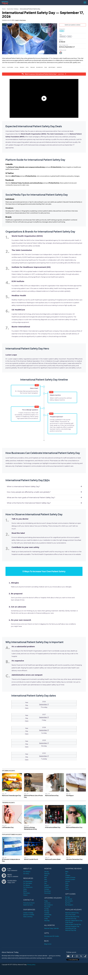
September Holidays (13, 9)
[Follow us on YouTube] (68, 956)
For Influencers (27, 887)
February (47, 873)
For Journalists (27, 883)
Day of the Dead (70, 914)
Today (46, 901)
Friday (46, 918)
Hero (27, 67)
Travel (67, 889)
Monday (46, 911)
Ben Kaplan (23, 20)
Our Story (26, 873)
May (45, 879)
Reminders (26, 893)
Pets (66, 883)
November (47, 891)
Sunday (46, 909)
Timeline (32, 67)
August (46, 885)
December (47, 893)
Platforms (10, 67)
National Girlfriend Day (72, 913)
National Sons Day (70, 918)
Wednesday (47, 914)
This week (47, 907)
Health (17, 20)
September (47, 887)
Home (4, 9)
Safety (69, 36)
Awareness (62, 36)
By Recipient (69, 905)
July (45, 883)
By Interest (68, 899)
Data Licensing (27, 916)
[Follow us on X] (81, 956)
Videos (25, 895)
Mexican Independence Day (73, 920)
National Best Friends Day (73, 924)
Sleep (67, 885)
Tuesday (46, 913)
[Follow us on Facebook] (72, 956)
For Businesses (27, 881)
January (46, 871)
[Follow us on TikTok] (85, 956)
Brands (22, 67)
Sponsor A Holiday (28, 914)
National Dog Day (70, 930)
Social (16, 67)
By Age (67, 897)
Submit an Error (28, 905)
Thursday (47, 916)
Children (67, 875)
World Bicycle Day (70, 928)
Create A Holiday (28, 913)
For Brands (26, 885)
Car (66, 873)
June (45, 881)
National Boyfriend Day (72, 916)
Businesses (39, 67)
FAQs (45, 67)
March (46, 875)
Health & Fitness (70, 877)
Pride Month (69, 922)
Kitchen (67, 881)
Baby (66, 871)
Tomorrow (47, 903)
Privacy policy (31, 964)
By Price (67, 903)
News (25, 891)
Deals (3, 67)
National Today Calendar (51, 928)
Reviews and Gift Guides (51, 936)
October (46, 889)
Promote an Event (29, 903)
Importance (52, 67)
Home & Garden (70, 879)
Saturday (47, 920)
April (45, 877)
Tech (66, 887)
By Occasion (69, 901)
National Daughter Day (72, 926)
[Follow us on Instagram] (76, 956)
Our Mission (26, 871)
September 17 (44, 704)
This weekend (48, 905)
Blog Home (47, 944)
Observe (59, 67)
